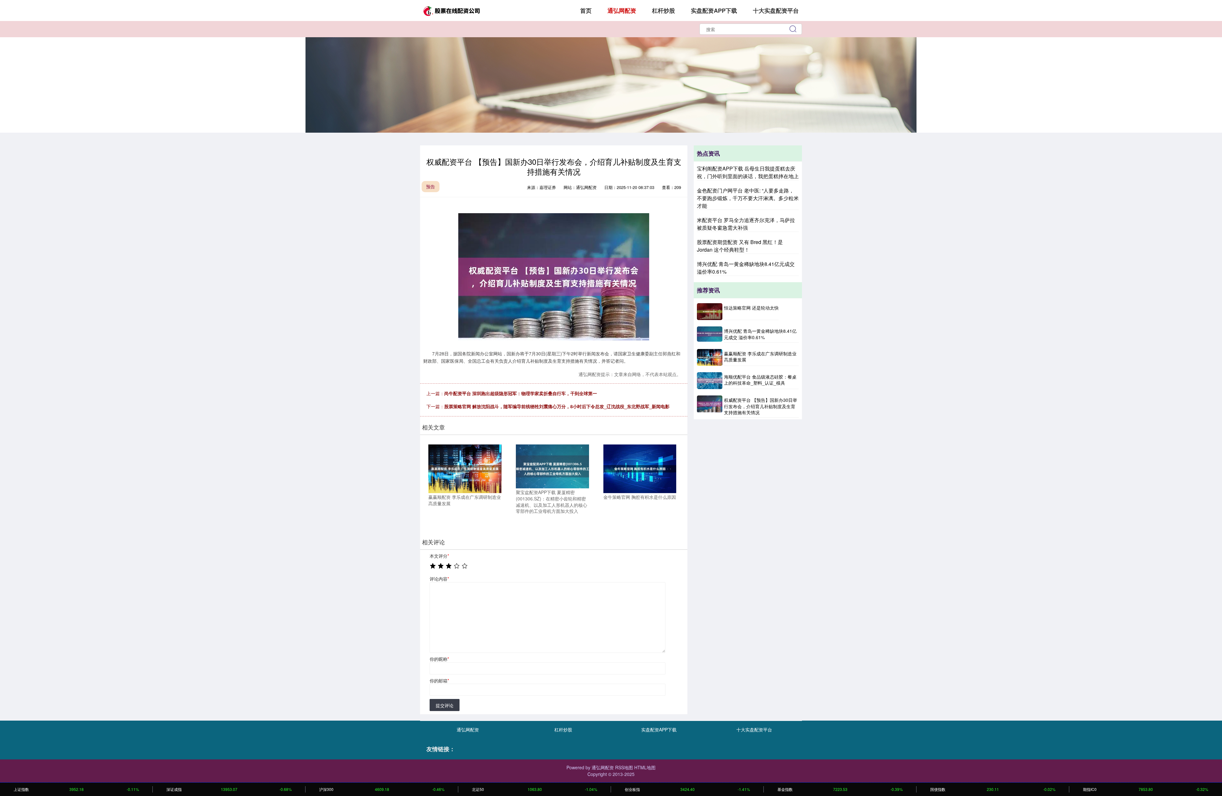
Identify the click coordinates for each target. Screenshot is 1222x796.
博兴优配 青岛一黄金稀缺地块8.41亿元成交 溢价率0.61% (760, 334)
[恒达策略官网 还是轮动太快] (709, 311)
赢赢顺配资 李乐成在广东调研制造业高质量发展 (760, 356)
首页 (586, 10)
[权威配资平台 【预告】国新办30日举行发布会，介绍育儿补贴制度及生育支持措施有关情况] (709, 406)
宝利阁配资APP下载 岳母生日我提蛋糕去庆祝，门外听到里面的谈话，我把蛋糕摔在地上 (748, 172)
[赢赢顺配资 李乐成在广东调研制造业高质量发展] (465, 468)
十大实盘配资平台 (776, 10)
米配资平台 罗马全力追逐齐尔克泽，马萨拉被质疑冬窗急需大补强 (746, 223)
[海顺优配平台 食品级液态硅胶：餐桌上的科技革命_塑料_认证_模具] (709, 380)
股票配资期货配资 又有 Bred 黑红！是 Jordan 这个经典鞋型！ (740, 245)
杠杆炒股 (663, 10)
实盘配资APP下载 (714, 10)
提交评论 (444, 705)
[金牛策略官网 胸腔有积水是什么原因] (640, 468)
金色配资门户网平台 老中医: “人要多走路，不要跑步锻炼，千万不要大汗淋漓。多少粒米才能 (748, 198)
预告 (430, 186)
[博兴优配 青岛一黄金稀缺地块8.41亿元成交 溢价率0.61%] (709, 334)
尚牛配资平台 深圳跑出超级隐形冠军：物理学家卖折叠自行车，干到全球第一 (520, 393)
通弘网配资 (621, 10)
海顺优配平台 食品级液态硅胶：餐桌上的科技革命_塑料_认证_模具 (760, 380)
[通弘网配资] (451, 10)
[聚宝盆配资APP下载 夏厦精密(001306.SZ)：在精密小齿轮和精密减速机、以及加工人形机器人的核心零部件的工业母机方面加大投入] (552, 466)
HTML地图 (645, 767)
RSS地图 (624, 767)
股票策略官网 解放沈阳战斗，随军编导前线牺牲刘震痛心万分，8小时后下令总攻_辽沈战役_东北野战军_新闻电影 (557, 406)
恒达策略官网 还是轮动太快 (751, 307)
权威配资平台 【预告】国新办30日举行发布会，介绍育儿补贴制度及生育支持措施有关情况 (760, 406)
